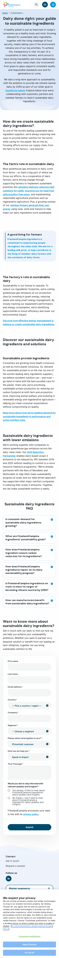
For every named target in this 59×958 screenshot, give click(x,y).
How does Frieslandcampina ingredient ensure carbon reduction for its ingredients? (23, 553)
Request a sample (15, 865)
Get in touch (12, 860)
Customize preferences (29, 936)
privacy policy (31, 814)
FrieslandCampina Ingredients (11, 4)
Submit (29, 827)
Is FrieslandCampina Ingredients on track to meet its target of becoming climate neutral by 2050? (26, 587)
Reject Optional (30, 944)
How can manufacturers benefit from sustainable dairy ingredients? (27, 602)
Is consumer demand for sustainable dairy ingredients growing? (23, 522)
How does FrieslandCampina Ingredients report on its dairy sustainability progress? (23, 570)
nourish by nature (15, 90)
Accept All (29, 952)
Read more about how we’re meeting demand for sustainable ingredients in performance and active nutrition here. (29, 416)
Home (5, 13)
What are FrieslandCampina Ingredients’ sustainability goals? (25, 538)
